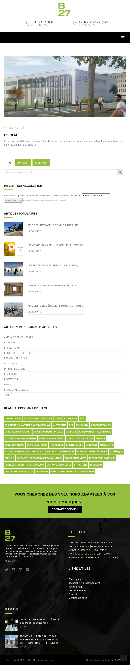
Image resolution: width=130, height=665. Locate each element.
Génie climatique (14, 445)
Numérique (116, 451)
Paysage (22, 458)
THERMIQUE (73, 557)
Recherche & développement (84, 583)
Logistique (11, 379)
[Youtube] (27, 570)
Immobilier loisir (15, 358)
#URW (58, 418)
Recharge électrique (102, 458)
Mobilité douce (98, 451)
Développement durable (48, 432)
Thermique (96, 465)
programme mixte (75, 458)
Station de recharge (59, 465)
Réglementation (14, 465)
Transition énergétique (19, 471)
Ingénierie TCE (74, 445)
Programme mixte (16, 389)
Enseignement (13, 347)
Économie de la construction (76, 471)
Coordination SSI (101, 425)
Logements (106, 445)
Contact (72, 594)
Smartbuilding (35, 465)
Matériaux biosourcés (60, 451)
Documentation (77, 590)
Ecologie (71, 432)
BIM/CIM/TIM (80, 542)
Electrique (104, 432)
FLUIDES (95, 546)
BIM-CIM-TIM (82, 425)
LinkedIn (42, 162)
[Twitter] (6, 570)
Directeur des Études (18, 432)
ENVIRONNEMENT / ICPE (79, 546)
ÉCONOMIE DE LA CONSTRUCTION (101, 557)
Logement (11, 374)
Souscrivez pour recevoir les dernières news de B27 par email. (42, 195)
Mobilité (82, 451)
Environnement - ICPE (51, 438)
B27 (71, 425)
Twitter (24, 162)
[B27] (65, 9)
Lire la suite (34, 231)
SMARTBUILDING (75, 554)
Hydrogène (56, 445)
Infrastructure (14, 368)
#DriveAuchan (13, 418)
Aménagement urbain (18, 337)
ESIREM (10, 135)
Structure (80, 465)
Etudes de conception (80, 438)
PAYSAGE (72, 550)
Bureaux (9, 342)
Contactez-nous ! (65, 509)
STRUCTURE (90, 554)
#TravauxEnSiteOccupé (38, 418)
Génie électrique (37, 445)
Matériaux (38, 451)
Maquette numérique (17, 451)
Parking (9, 458)
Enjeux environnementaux (20, 438)
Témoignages (75, 579)
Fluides (100, 438)
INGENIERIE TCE (107, 546)
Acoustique (70, 418)
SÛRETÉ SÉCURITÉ (104, 554)
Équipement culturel (18, 353)
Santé (8, 395)
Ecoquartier (87, 432)
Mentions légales (77, 597)
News (7, 384)
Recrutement (75, 586)
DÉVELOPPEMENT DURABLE (100, 542)
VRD (53, 471)
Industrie (10, 363)
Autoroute (59, 425)
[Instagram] (20, 570)
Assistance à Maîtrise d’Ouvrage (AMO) (27, 425)
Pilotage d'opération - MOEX (45, 458)
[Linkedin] (13, 570)
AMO (82, 418)
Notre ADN (11, 561)
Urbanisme (42, 471)
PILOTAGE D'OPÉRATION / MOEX (92, 550)
